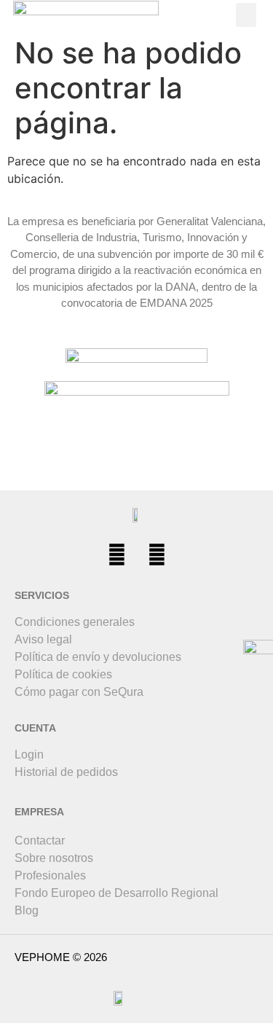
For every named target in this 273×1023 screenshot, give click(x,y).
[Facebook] (116, 555)
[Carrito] (172, 15)
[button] (246, 15)
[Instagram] (156, 555)
